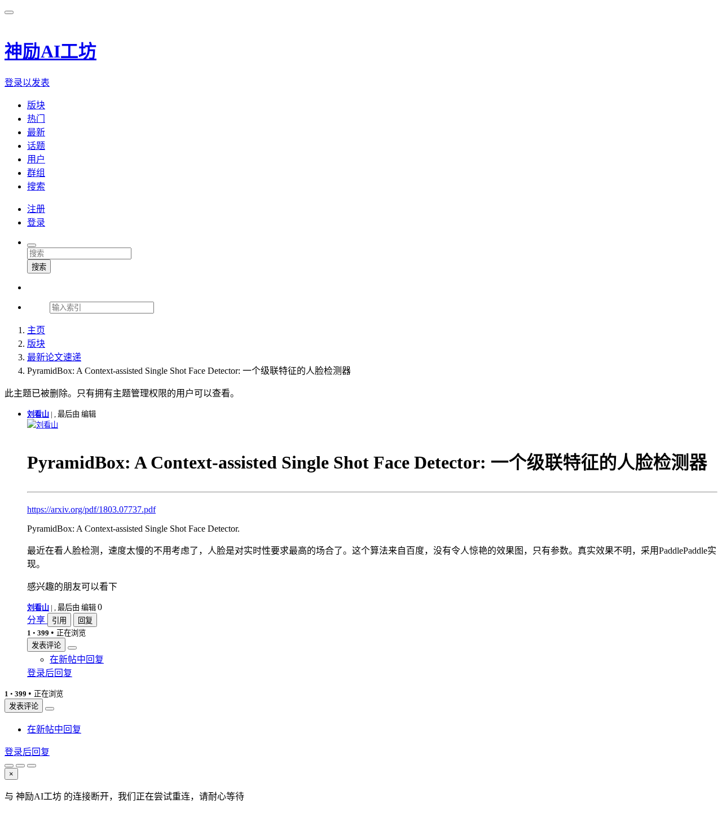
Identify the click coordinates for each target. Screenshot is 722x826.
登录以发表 (27, 82)
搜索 (39, 267)
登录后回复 (49, 673)
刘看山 (38, 414)
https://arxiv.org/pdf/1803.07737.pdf (91, 509)
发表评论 (46, 645)
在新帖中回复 (77, 659)
